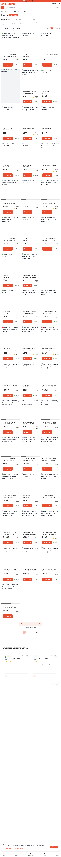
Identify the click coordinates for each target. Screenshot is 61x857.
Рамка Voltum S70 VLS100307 (27, 165)
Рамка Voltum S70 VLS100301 (8, 312)
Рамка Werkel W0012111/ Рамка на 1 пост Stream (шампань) (49, 202)
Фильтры (7, 28)
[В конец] (43, 632)
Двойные (14, 24)
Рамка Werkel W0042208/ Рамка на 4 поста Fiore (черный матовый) (49, 459)
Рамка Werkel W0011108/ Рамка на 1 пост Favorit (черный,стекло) (9, 533)
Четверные (31, 24)
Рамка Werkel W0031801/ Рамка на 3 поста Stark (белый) (29, 312)
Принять (54, 847)
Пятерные (40, 24)
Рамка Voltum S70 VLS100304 (27, 55)
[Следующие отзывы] (56, 682)
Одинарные (6, 24)
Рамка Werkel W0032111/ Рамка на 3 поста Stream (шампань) (49, 386)
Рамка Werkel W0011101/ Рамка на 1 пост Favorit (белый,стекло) (29, 459)
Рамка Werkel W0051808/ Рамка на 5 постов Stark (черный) (29, 570)
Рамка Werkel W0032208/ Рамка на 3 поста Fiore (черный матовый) (49, 166)
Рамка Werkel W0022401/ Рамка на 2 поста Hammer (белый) (49, 349)
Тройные (22, 24)
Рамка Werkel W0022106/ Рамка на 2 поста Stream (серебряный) (29, 349)
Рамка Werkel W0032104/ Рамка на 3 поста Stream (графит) (49, 312)
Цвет (13, 19)
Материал (19, 19)
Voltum (36, 60)
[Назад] (21, 632)
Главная (3, 11)
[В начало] (17, 632)
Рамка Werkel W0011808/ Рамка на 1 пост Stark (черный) (29, 129)
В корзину (8, 65)
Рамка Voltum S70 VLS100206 (8, 129)
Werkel (17, 59)
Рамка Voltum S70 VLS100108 (27, 386)
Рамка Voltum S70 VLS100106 (47, 92)
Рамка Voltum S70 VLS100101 (50, 54)
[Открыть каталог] (2, 7)
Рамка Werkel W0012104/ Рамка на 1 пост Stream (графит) (49, 239)
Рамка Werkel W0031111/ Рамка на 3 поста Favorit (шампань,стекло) (9, 606)
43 (37, 632)
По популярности (17, 28)
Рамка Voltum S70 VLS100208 (27, 496)
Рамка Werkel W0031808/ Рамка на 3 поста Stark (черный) (29, 92)
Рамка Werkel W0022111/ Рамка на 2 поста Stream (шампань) (49, 570)
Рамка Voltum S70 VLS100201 (27, 239)
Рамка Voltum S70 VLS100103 (8, 276)
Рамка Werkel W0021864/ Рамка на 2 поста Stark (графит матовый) (49, 533)
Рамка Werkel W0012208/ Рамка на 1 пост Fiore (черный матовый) (10, 423)
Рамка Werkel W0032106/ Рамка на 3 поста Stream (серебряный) (10, 239)
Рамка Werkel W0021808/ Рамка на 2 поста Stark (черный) (10, 202)
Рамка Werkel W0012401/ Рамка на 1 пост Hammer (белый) (10, 349)
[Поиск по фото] (56, 7)
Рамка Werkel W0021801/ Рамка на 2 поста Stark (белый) (49, 496)
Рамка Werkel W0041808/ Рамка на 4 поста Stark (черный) (10, 386)
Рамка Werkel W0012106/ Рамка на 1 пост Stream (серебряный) (29, 276)
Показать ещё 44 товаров (29, 624)
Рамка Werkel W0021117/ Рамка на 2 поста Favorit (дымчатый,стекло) (29, 533)
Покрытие (27, 19)
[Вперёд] (40, 632)
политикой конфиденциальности (35, 847)
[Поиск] (58, 7)
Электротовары (17, 11)
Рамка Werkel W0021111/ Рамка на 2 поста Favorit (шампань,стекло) (9, 496)
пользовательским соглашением (14, 848)
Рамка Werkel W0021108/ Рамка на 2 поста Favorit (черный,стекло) (10, 570)
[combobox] (32, 7)
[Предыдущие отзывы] (53, 682)
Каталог (9, 11)
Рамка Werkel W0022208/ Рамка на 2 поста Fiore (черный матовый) (10, 459)
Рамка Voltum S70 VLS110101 (30, 202)
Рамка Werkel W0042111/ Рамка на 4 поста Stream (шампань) (49, 423)
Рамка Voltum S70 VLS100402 (8, 165)
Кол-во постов (5, 19)
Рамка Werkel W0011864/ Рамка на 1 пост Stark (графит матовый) (29, 423)
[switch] (51, 28)
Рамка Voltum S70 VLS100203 (47, 129)
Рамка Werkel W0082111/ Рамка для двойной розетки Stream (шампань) (10, 55)
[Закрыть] (59, 1)
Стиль (33, 19)
